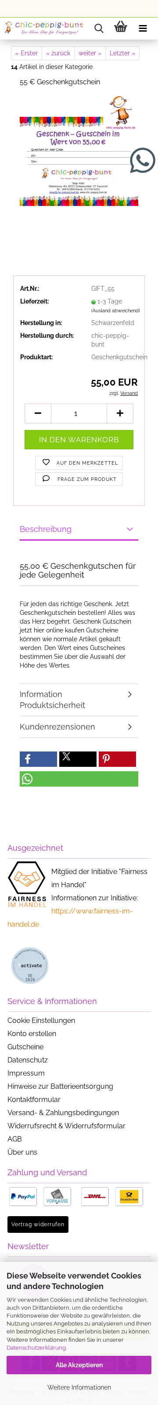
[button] (38, 413)
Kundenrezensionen (57, 726)
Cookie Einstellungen (41, 1020)
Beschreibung (46, 529)
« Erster (26, 53)
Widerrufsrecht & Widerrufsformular (66, 1126)
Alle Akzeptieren (79, 1365)
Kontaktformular (34, 1099)
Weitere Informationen (79, 1387)
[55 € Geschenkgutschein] (79, 160)
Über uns (22, 1152)
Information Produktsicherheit (52, 700)
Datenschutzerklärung (36, 1347)
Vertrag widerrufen (38, 1224)
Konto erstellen (31, 1033)
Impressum (26, 1073)
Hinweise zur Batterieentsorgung (60, 1086)
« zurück (58, 53)
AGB (14, 1139)
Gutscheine (25, 1047)
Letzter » (122, 53)
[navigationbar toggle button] (143, 29)
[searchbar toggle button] (99, 29)
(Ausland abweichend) (115, 311)
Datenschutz (27, 1060)
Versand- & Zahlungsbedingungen (63, 1113)
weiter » (90, 53)
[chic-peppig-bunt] (43, 29)
